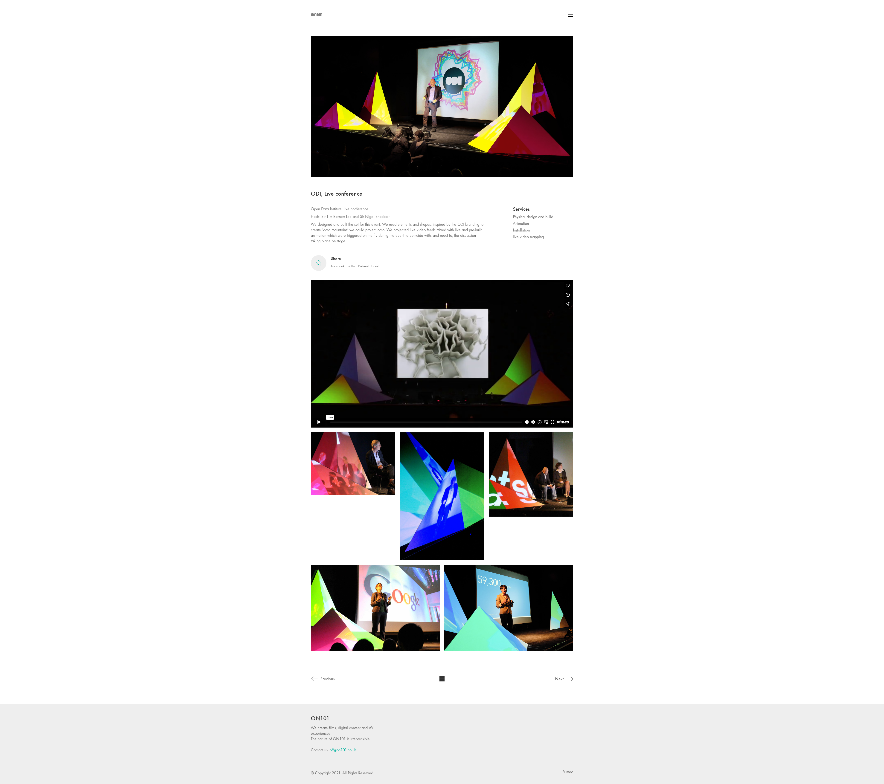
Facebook (337, 266)
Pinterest (363, 266)
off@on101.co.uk (343, 750)
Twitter (351, 266)
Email (374, 266)
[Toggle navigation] (570, 15)
